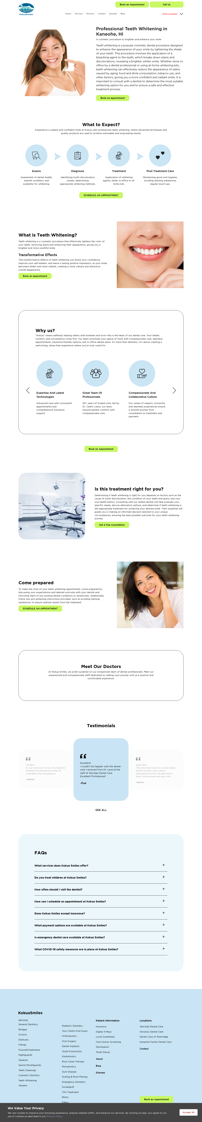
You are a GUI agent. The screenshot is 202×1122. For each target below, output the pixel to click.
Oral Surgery (69, 1041)
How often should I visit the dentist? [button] (58, 889)
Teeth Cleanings (27, 1070)
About (68, 14)
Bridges (22, 1029)
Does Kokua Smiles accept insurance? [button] (59, 913)
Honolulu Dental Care (151, 1031)
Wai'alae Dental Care (151, 1026)
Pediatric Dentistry (72, 1026)
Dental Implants (70, 1046)
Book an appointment (113, 98)
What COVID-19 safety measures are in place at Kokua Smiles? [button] (76, 949)
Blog (123, 14)
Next (174, 390)
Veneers (22, 1085)
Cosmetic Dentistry (29, 1075)
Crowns (22, 1034)
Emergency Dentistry (73, 1082)
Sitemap (100, 1072)
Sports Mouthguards (29, 1065)
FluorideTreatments (29, 1050)
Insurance (101, 1026)
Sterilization (102, 1047)
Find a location (170, 14)
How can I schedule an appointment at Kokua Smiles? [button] (70, 901)
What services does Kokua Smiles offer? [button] (61, 865)
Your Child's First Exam (75, 1031)
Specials (113, 14)
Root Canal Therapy (73, 1061)
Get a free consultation (112, 525)
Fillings (22, 1044)
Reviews (90, 14)
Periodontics (69, 1066)
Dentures (23, 1039)
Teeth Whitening (27, 1080)
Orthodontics (69, 1036)
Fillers (65, 1102)
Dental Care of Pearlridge (154, 1036)
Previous (28, 390)
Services (79, 14)
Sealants (23, 1060)
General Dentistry (28, 1024)
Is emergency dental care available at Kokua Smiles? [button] (69, 937)
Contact (101, 14)
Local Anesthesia (105, 1036)
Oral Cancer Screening (108, 1042)
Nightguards (25, 1055)
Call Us (167, 4)
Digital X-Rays (103, 1031)
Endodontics (69, 1056)
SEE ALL (101, 809)
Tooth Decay (103, 1052)
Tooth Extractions (72, 1051)
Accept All (188, 1112)
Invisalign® (68, 1087)
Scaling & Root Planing (74, 1076)
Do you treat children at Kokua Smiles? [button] (60, 877)
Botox (65, 1097)
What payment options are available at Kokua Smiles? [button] (70, 925)
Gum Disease (69, 1071)
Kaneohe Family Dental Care (156, 1042)
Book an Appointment (132, 4)
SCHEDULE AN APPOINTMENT (101, 195)
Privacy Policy (54, 1116)
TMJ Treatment (70, 1092)
